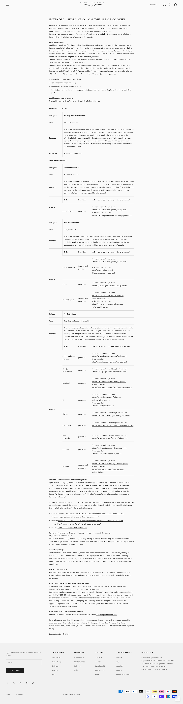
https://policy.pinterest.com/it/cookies (107, 454)
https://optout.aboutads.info (103, 406)
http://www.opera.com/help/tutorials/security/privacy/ (79, 524)
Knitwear (55, 666)
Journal (98, 662)
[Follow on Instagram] (20, 683)
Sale (53, 674)
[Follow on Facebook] (7, 683)
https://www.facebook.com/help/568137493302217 (112, 387)
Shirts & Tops (57, 662)
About (97, 674)
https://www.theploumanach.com (62, 34)
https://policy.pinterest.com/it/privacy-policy (109, 448)
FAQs (117, 662)
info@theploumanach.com (106, 615)
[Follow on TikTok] (33, 683)
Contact (119, 658)
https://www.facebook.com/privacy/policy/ (109, 382)
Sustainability (100, 666)
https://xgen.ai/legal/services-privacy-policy (109, 286)
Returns (119, 670)
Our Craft (98, 658)
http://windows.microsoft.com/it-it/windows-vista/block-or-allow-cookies (95, 513)
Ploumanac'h (147, 652)
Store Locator (100, 670)
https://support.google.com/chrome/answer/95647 (79, 517)
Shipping (119, 666)
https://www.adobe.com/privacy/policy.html (109, 210)
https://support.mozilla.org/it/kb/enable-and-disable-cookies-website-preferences (90, 520)
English (153, 5)
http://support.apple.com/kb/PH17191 (72, 528)
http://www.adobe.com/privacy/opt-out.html (109, 362)
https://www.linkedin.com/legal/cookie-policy (110, 464)
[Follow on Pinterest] (26, 683)
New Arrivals (56, 658)
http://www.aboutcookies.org (60, 536)
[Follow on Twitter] (13, 683)
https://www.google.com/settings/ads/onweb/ (110, 372)
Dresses (55, 670)
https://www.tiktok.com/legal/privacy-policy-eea (111, 416)
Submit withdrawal (123, 674)
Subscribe (15, 670)
